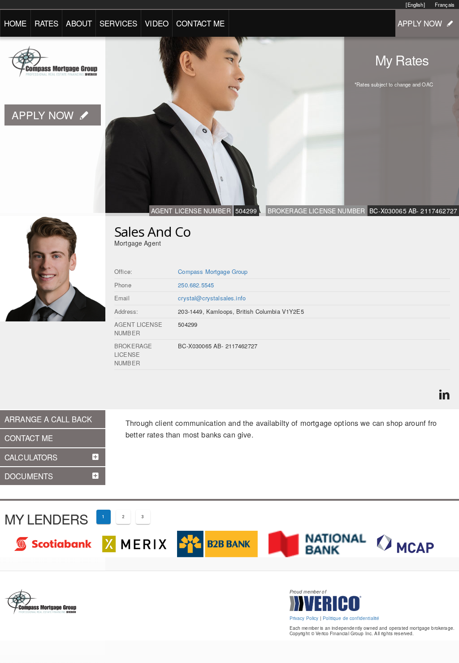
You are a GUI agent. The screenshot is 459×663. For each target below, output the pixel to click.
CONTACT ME (200, 23)
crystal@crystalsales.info (212, 298)
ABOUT (79, 23)
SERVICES (118, 23)
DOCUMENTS (28, 476)
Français (445, 4)
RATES (47, 23)
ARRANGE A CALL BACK (48, 419)
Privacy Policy (304, 618)
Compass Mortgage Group (212, 271)
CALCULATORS (31, 457)
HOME (15, 23)
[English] (415, 4)
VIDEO (157, 23)
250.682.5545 (196, 285)
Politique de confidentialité (351, 618)
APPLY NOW (420, 23)
